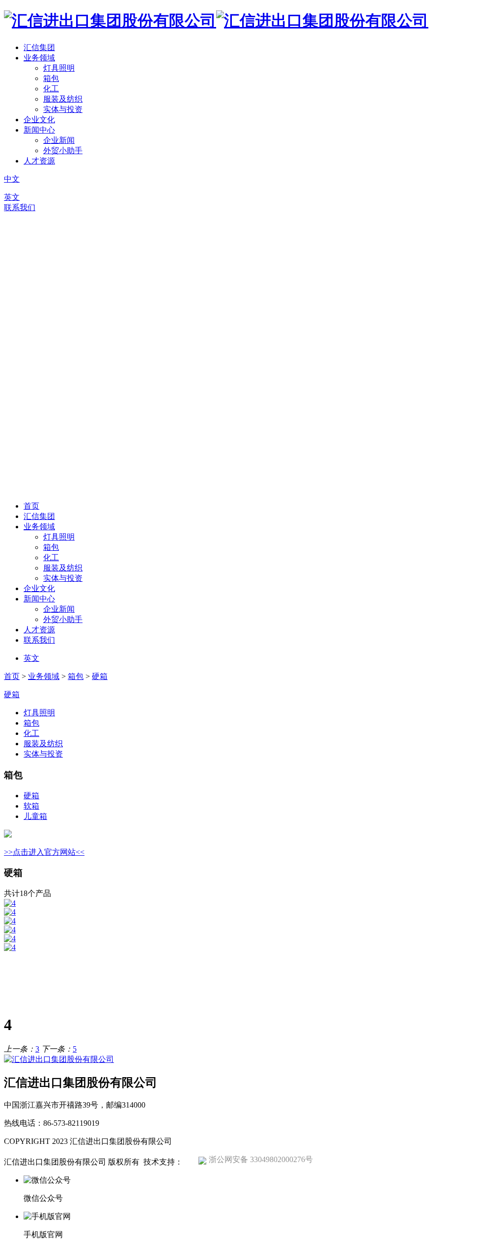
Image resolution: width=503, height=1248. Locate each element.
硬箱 (100, 676)
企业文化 (39, 119)
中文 (12, 179)
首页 (31, 506)
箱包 (51, 78)
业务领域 (39, 58)
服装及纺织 (63, 99)
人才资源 (39, 161)
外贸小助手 (63, 150)
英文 (12, 197)
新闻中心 (39, 130)
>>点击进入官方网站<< (44, 852)
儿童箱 (35, 816)
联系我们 (19, 207)
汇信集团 (39, 47)
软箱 (31, 806)
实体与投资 (63, 109)
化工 (51, 88)
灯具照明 (59, 68)
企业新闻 (59, 140)
